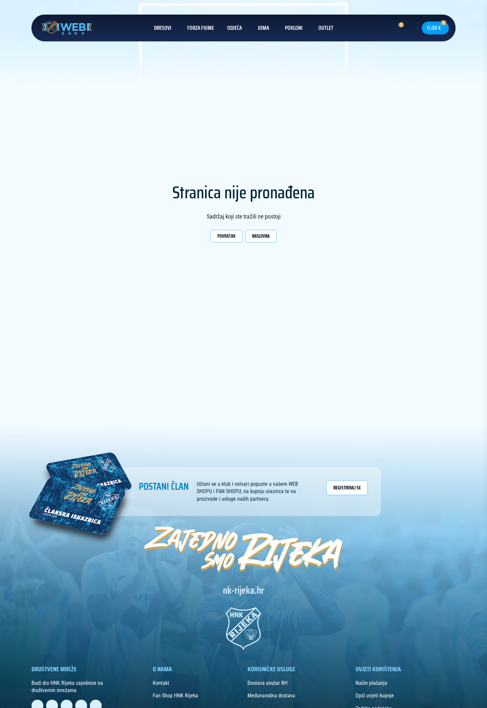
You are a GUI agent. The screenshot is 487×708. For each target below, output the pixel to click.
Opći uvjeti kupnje (374, 695)
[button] (409, 28)
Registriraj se (347, 488)
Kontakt (161, 683)
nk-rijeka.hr (243, 590)
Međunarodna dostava (271, 695)
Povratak (226, 236)
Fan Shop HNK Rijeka (175, 695)
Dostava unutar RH (267, 683)
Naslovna (261, 236)
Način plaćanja (371, 683)
